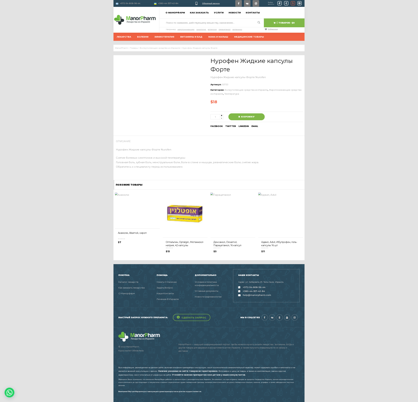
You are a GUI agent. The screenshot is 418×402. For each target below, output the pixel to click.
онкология (201, 29)
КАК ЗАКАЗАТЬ (199, 12)
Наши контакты (165, 293)
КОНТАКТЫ (253, 12)
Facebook (216, 126)
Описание (123, 141)
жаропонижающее (185, 29)
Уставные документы (206, 291)
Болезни (142, 36)
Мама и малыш (218, 36)
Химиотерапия (164, 36)
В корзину (246, 116)
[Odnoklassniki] (279, 317)
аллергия (212, 29)
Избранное (273, 29)
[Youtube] (287, 317)
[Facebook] (238, 3)
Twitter (230, 126)
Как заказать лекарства (131, 287)
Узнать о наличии (167, 282)
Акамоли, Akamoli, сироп (132, 232)
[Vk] (247, 3)
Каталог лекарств (128, 282)
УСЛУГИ (219, 12)
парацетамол (225, 29)
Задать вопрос (165, 287)
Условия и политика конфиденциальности (207, 284)
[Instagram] (256, 3)
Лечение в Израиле (168, 299)
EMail (254, 126)
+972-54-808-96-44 (130, 3)
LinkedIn (244, 126)
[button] (191, 317)
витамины (237, 29)
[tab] (124, 141)
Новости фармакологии (208, 296)
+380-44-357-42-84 (168, 3)
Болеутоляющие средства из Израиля (246, 90)
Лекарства (124, 36)
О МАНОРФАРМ (175, 12)
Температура (231, 93)
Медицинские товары (249, 36)
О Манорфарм (126, 293)
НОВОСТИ (235, 12)
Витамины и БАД (191, 36)
